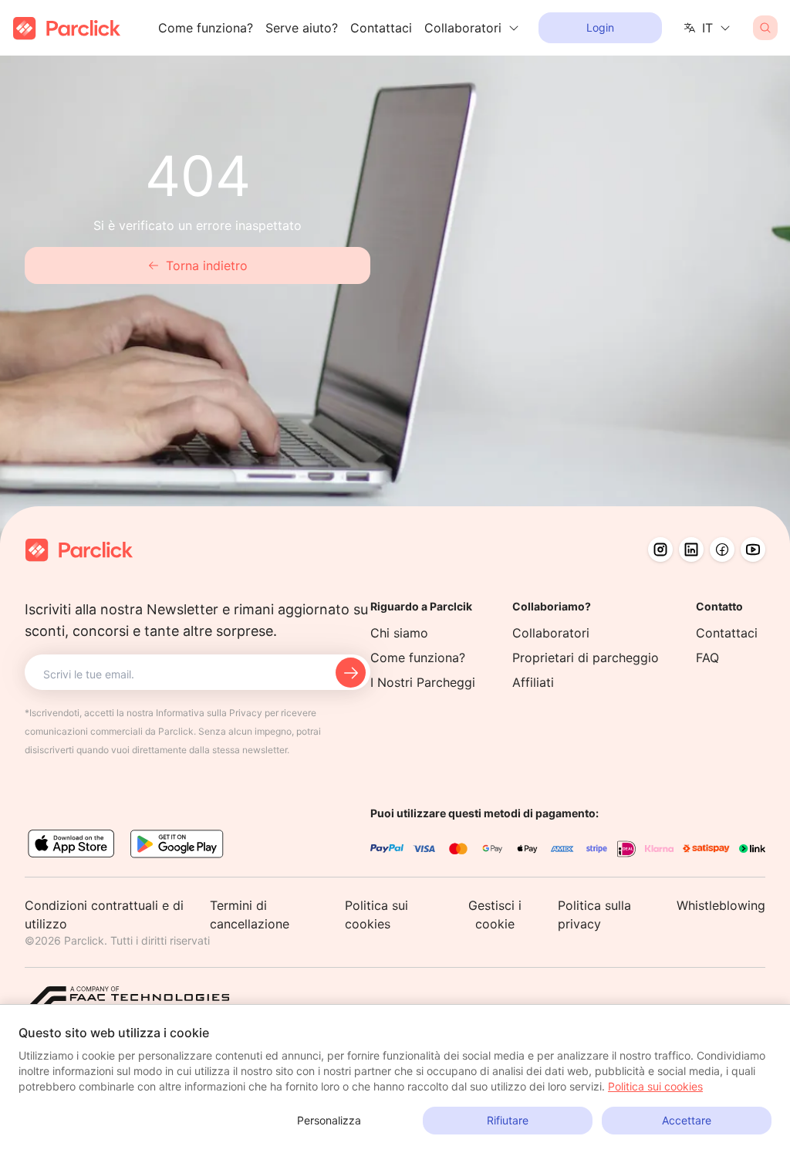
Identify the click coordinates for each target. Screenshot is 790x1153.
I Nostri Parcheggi (422, 682)
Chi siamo (399, 633)
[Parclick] (66, 28)
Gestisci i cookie (495, 915)
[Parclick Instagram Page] (660, 549)
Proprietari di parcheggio (585, 657)
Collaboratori (550, 633)
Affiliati (533, 682)
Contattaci (381, 28)
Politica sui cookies (655, 1086)
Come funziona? (205, 28)
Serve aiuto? (301, 28)
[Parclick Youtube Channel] (753, 549)
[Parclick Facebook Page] (722, 549)
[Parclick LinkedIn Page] (691, 549)
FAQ (707, 657)
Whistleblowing (721, 905)
